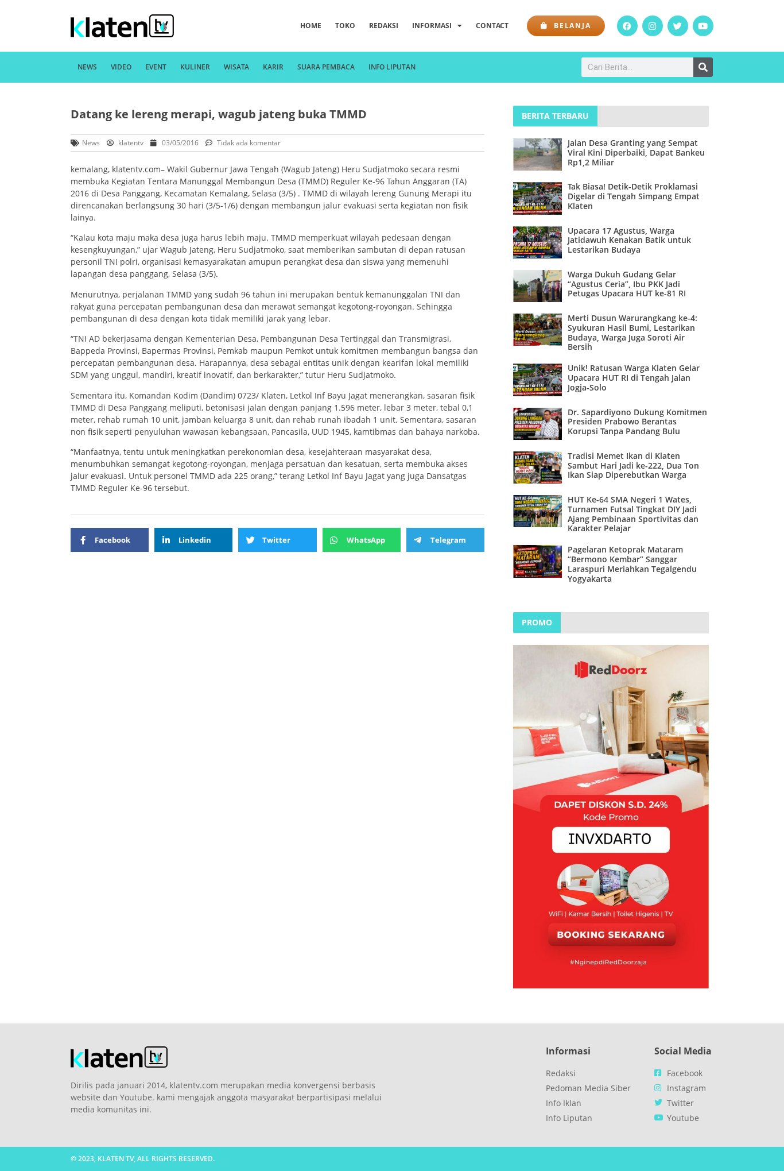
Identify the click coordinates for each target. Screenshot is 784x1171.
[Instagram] (652, 26)
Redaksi (383, 25)
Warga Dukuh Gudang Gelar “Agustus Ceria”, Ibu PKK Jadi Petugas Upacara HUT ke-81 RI (627, 284)
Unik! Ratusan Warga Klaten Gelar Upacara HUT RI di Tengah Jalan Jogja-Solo (634, 377)
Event (155, 67)
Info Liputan (392, 67)
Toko (345, 25)
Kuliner (195, 67)
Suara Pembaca (326, 67)
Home (310, 25)
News (87, 67)
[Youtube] (703, 26)
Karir (273, 67)
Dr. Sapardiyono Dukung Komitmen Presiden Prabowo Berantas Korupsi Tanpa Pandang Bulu (637, 422)
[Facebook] (627, 26)
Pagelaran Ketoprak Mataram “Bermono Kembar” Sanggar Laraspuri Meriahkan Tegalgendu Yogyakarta (632, 563)
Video (121, 67)
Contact (492, 25)
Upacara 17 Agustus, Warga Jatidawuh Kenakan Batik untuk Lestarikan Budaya (629, 240)
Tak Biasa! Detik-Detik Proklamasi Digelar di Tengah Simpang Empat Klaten (634, 196)
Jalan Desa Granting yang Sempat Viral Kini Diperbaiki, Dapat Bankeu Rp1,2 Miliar (636, 152)
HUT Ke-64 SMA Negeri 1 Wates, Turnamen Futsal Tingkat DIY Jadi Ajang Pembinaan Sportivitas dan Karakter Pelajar (633, 514)
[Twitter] (677, 26)
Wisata (236, 67)
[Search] (703, 67)
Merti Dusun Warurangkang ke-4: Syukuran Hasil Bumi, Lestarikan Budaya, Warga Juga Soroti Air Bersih (632, 332)
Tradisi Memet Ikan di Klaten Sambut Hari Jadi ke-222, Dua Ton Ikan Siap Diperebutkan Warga (633, 465)
